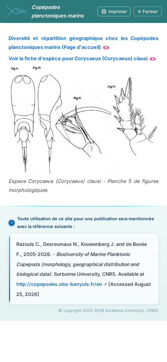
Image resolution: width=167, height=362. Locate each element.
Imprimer (117, 11)
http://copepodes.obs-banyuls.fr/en (59, 284)
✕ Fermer (147, 11)
